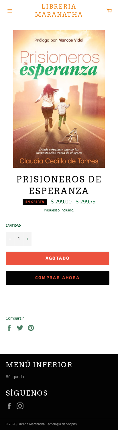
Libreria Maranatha (59, 10)
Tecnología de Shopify (61, 424)
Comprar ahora (57, 278)
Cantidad (13, 225)
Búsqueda (15, 377)
